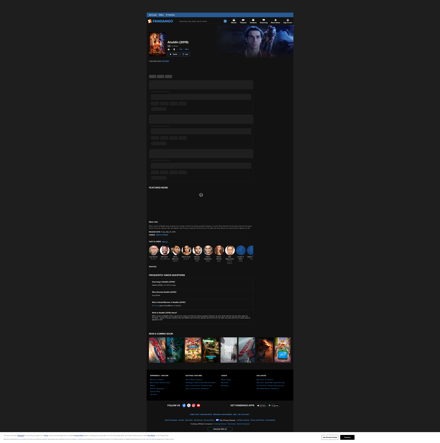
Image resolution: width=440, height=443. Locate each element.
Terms (46, 435)
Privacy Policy (209, 420)
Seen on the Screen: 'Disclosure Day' (199, 385)
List (186, 54)
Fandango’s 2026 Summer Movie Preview (200, 382)
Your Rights (151, 435)
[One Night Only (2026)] (211, 350)
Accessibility (270, 420)
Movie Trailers (226, 379)
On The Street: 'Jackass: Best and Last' (270, 385)
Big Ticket (224, 382)
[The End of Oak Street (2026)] (229, 350)
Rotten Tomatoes (243, 424)
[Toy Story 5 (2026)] (282, 350)
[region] (220, 437)
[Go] (225, 21)
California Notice (243, 420)
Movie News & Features (194, 379)
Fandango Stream (220, 424)
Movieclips (225, 385)
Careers (181, 420)
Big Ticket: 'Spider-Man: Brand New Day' (271, 382)
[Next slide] (253, 255)
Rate (187, 49)
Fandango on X (189, 405)
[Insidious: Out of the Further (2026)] (175, 350)
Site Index (189, 420)
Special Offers (155, 391)
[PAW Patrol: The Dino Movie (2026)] (193, 350)
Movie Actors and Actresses (160, 382)
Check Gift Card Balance (201, 414)
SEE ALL (165, 242)
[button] (220, 429)
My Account (243, 414)
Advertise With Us (220, 429)
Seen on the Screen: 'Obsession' (197, 388)
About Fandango (171, 420)
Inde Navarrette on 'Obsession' (268, 388)
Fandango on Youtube (198, 405)
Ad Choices (198, 420)
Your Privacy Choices (227, 420)
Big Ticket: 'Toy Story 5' (265, 379)
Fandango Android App (273, 405)
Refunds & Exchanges (222, 414)
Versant (20, 435)
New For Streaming (157, 388)
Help (235, 414)
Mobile (152, 385)
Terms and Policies (258, 420)
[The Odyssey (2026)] (264, 350)
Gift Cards (153, 15)
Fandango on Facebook (184, 405)
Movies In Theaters (157, 379)
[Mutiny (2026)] (246, 350)
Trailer (175, 54)
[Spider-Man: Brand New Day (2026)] (157, 350)
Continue (347, 437)
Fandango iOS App (262, 405)
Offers (161, 15)
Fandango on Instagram (193, 405)
